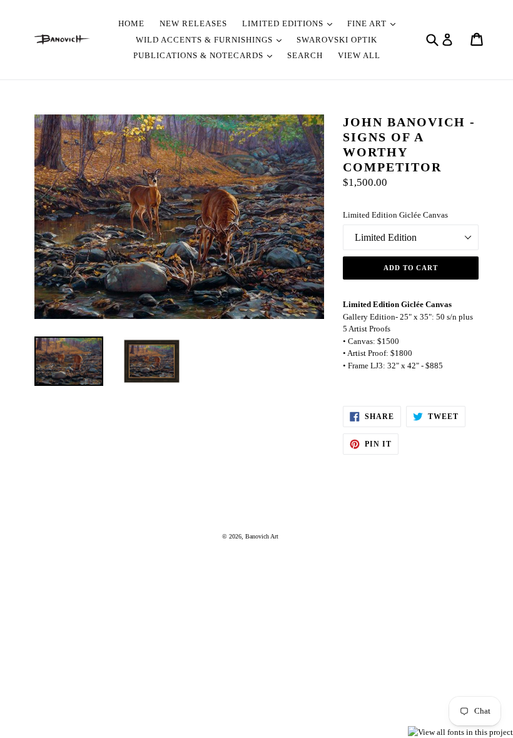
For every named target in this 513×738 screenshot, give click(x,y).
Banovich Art (261, 536)
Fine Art (368, 23)
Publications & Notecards (199, 55)
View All (359, 55)
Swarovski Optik (337, 39)
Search (305, 55)
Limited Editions (284, 23)
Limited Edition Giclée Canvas (395, 215)
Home (131, 23)
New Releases (193, 23)
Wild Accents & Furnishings (205, 39)
